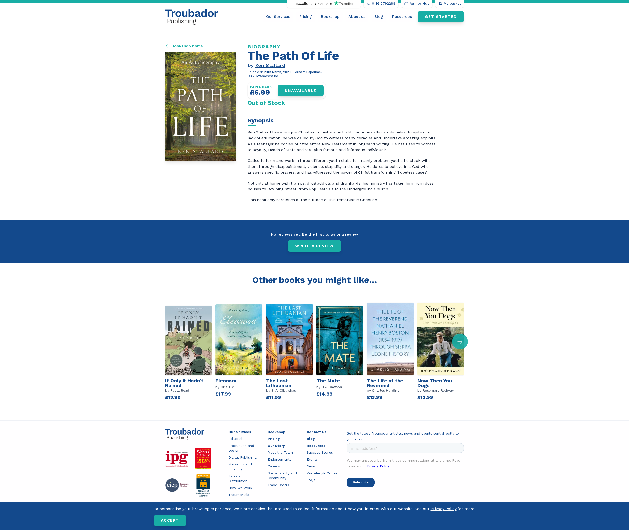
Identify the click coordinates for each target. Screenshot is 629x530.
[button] (460, 341)
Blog (378, 16)
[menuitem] (278, 16)
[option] (190, 353)
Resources (402, 16)
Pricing (305, 16)
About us (356, 16)
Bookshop (330, 16)
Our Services (278, 16)
